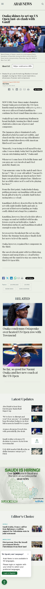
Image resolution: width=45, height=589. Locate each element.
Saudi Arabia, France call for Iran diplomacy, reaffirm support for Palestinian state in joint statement (16, 530)
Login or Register (10, 573)
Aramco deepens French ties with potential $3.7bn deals (15, 430)
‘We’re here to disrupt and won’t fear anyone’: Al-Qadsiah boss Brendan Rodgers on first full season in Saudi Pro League (16, 419)
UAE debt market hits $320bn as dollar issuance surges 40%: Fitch (16, 451)
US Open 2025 (14, 284)
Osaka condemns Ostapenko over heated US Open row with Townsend (22, 332)
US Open (26, 284)
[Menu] (2, 4)
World (5, 524)
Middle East (7, 539)
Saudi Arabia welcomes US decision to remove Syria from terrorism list (15, 441)
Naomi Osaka (9, 288)
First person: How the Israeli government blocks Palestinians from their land (15, 544)
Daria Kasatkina (24, 288)
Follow (38, 89)
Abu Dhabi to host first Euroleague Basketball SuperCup (12, 408)
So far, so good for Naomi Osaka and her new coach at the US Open (20, 372)
